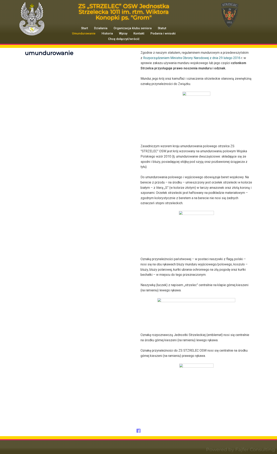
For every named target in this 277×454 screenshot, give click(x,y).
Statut (162, 28)
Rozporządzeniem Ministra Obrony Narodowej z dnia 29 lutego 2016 (192, 58)
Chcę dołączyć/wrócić (124, 39)
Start (84, 28)
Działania (100, 28)
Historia (107, 33)
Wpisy (123, 33)
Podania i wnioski (163, 33)
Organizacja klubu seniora (133, 28)
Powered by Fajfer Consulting (240, 449)
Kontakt (138, 33)
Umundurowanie (84, 33)
